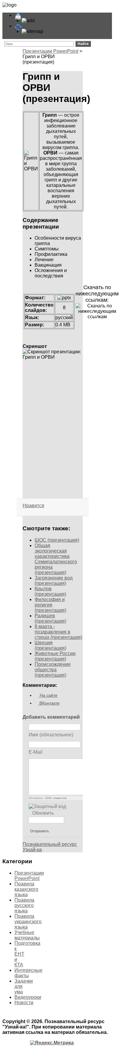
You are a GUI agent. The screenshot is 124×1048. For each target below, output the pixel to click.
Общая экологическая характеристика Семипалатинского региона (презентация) (56, 559)
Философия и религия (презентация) (50, 605)
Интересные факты (28, 973)
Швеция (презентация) (50, 645)
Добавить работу (55, 20)
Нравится (33, 505)
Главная (31, 15)
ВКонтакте (49, 703)
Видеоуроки (27, 997)
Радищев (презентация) (50, 618)
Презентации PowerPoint (50, 51)
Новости (23, 1002)
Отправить (39, 831)
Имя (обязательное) (51, 734)
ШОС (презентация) (57, 540)
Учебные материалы (27, 935)
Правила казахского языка (26, 889)
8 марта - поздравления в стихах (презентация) (58, 632)
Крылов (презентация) (50, 591)
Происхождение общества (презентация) (53, 670)
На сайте (48, 695)
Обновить (43, 813)
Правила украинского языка (28, 922)
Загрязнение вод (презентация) (54, 580)
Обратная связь (41, 25)
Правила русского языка (24, 905)
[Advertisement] (53, 395)
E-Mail (35, 751)
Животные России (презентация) (55, 656)
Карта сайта (57, 31)
